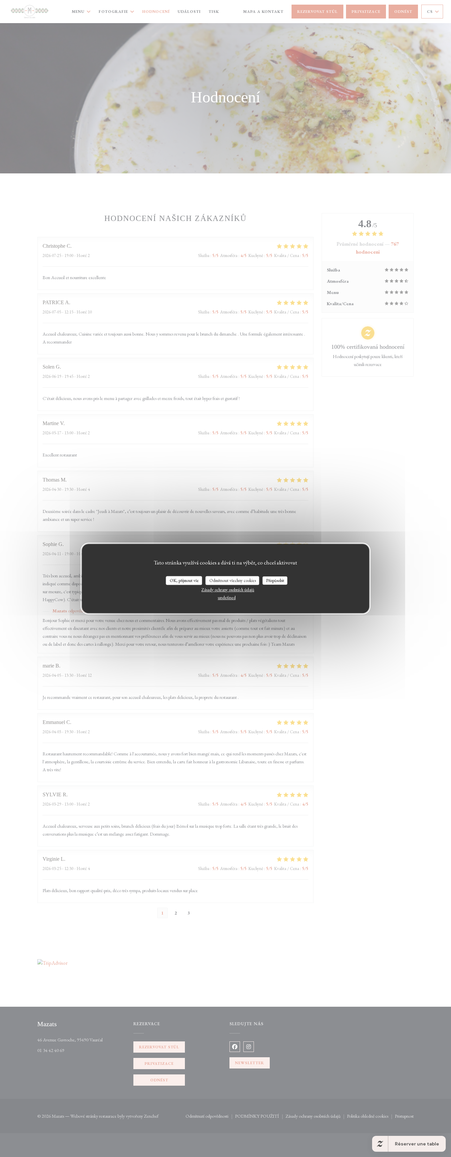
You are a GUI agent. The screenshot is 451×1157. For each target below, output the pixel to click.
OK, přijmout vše (184, 580)
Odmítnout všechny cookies (232, 580)
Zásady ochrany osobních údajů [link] (227, 590)
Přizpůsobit (275, 580)
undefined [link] (227, 597)
